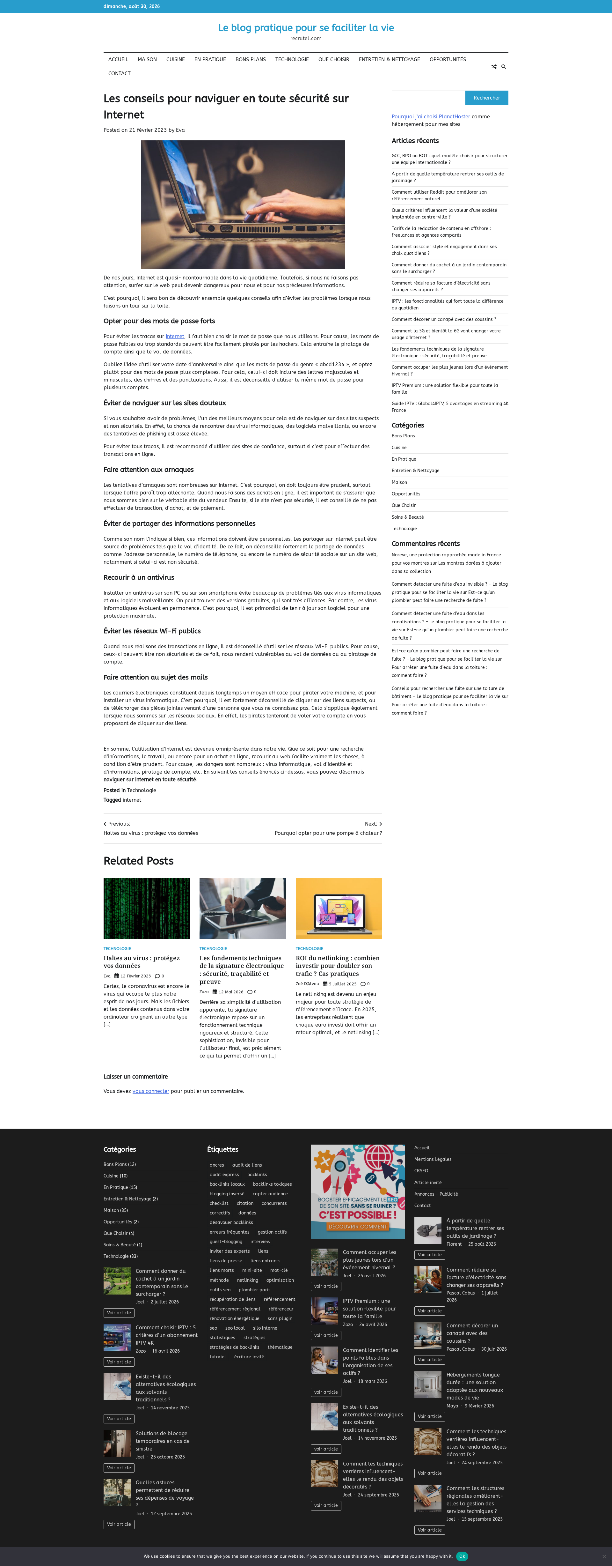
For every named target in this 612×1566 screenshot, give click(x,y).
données (247, 1213)
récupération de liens (233, 1299)
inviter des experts (230, 1251)
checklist (219, 1203)
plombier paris (255, 1290)
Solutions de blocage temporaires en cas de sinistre (163, 1441)
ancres (217, 1165)
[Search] (503, 66)
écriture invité (249, 1357)
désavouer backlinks (231, 1222)
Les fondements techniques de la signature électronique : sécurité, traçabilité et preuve (242, 970)
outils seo (220, 1290)
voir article (326, 1286)
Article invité (428, 1182)
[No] (604, 1556)
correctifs (220, 1213)
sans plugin (280, 1318)
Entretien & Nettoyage (389, 59)
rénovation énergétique (234, 1318)
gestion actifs (272, 1232)
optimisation (280, 1280)
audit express (224, 1174)
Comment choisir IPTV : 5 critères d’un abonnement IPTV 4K (167, 1335)
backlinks (257, 1174)
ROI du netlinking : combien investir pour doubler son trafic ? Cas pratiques (338, 966)
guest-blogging (226, 1241)
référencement (279, 1299)
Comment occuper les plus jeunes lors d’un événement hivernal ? (369, 1260)
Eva (180, 130)
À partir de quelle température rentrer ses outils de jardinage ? (475, 1228)
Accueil (118, 59)
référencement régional (235, 1309)
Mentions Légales (433, 1159)
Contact (119, 74)
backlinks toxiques (272, 1184)
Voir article (119, 1313)
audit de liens (247, 1165)
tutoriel (218, 1357)
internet (132, 800)
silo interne (265, 1328)
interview (260, 1241)
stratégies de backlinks (234, 1347)
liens (263, 1251)
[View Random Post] (494, 66)
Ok (462, 1556)
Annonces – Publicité (436, 1194)
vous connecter (151, 1091)
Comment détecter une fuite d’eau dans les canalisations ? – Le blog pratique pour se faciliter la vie (449, 622)
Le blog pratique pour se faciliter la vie (306, 27)
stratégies (255, 1337)
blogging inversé (227, 1194)
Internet (175, 336)
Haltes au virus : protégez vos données (142, 962)
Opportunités (448, 59)
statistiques (222, 1337)
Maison (147, 59)
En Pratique (210, 59)
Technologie (292, 59)
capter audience (270, 1194)
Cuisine (175, 59)
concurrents (274, 1203)
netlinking (247, 1280)
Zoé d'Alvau (307, 983)
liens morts (222, 1270)
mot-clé (279, 1270)
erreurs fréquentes (230, 1232)
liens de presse (226, 1261)
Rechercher (487, 98)
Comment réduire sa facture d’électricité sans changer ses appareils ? (476, 1277)
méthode (219, 1280)
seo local (235, 1328)
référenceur (281, 1309)
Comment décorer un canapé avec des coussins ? (444, 319)
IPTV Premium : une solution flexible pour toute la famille (369, 1308)
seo (213, 1328)
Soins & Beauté (408, 517)
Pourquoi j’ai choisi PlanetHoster (431, 117)
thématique (280, 1347)
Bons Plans (251, 59)
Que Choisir (333, 59)
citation (245, 1203)
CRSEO (421, 1171)
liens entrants (265, 1261)
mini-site (252, 1270)
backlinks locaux (227, 1184)
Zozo (204, 991)
